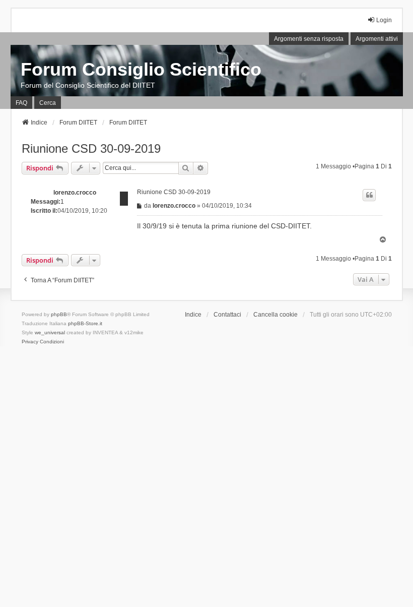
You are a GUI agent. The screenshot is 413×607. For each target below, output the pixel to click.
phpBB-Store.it (85, 323)
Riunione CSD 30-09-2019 (91, 148)
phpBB (59, 314)
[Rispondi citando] (369, 195)
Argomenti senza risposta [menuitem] (308, 38)
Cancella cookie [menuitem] (275, 314)
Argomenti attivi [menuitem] (377, 38)
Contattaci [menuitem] (227, 314)
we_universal (50, 332)
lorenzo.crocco (74, 192)
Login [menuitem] (384, 20)
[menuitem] (30, 341)
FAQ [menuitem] (21, 102)
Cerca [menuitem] (47, 102)
